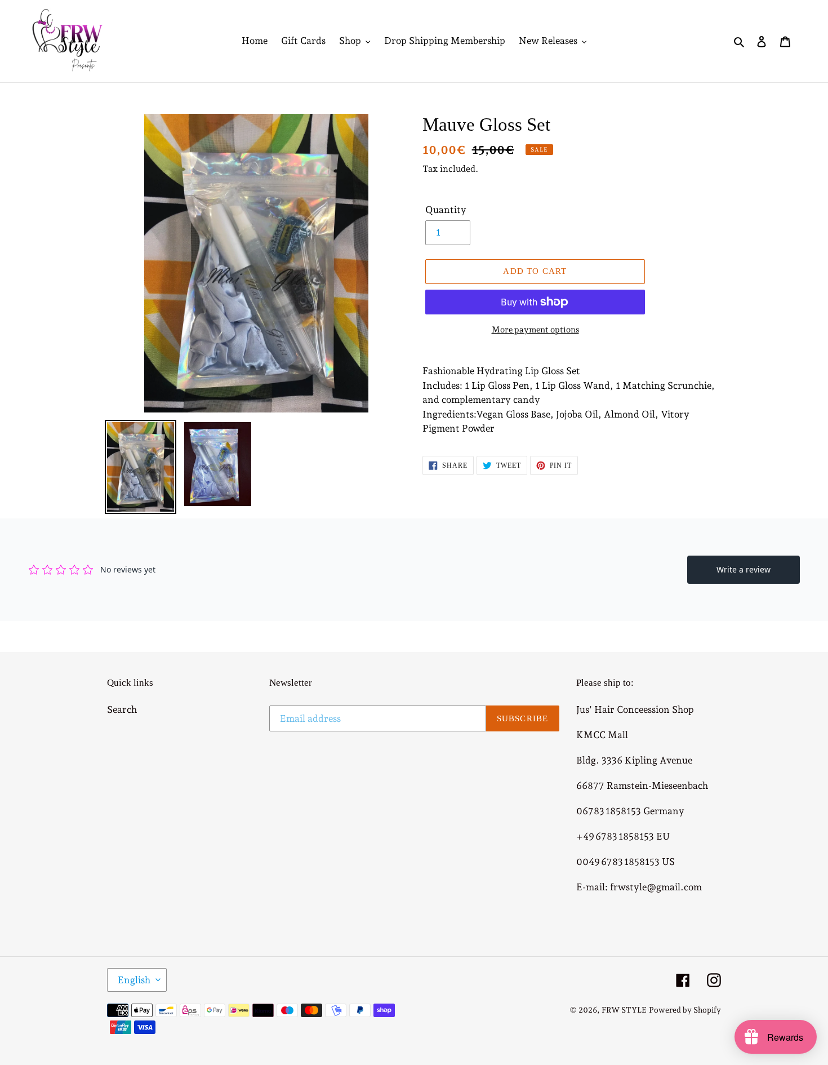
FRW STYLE (624, 1009)
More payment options (535, 330)
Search (122, 709)
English (134, 980)
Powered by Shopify (685, 1009)
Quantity (445, 209)
